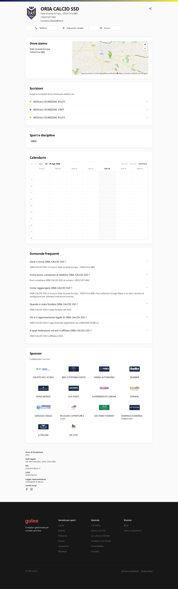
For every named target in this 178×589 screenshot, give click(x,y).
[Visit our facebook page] (26, 489)
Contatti (95, 551)
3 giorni (132, 164)
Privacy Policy (147, 571)
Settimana (142, 164)
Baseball (62, 551)
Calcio (61, 525)
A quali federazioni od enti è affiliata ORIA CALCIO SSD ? (60, 330)
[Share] (150, 8)
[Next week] (36, 163)
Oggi (40, 164)
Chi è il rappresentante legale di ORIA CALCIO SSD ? (58, 317)
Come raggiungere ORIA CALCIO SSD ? (51, 287)
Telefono (43, 28)
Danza (61, 541)
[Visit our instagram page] (31, 489)
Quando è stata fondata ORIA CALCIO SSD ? (54, 304)
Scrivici (107, 28)
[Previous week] (32, 163)
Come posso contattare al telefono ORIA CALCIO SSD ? (60, 274)
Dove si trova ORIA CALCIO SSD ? (48, 261)
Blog (126, 525)
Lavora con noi (98, 530)
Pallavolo (62, 535)
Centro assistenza (133, 530)
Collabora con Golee (101, 541)
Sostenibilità (97, 546)
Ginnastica (63, 546)
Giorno (124, 164)
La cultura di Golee (100, 535)
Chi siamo (96, 525)
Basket (61, 530)
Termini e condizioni (130, 571)
